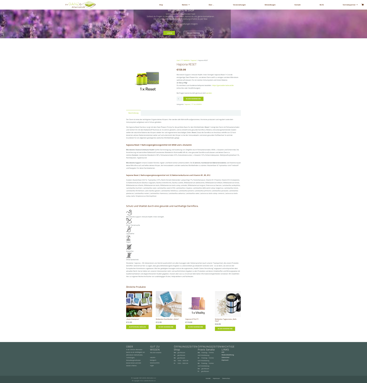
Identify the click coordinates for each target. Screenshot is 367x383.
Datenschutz (225, 357)
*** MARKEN (185, 60)
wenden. (209, 93)
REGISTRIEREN (193, 33)
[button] (167, 62)
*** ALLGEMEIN (196, 104)
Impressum (225, 360)
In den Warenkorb (193, 99)
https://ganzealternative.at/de (223, 85)
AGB (223, 352)
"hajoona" (194, 60)
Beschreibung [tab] (133, 113)
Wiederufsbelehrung (228, 355)
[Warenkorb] (363, 4)
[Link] (80, 4)
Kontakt (208, 378)
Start (178, 60)
